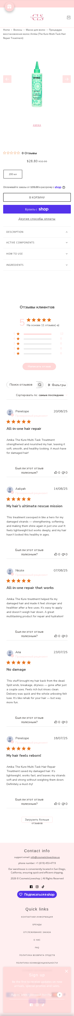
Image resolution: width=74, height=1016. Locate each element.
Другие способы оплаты (37, 219)
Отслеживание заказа (37, 932)
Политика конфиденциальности (37, 962)
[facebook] (31, 1004)
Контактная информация (37, 916)
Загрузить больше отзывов (37, 820)
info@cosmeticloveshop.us (45, 857)
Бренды (37, 924)
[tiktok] (43, 1004)
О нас (37, 939)
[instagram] (37, 1004)
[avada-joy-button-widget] (9, 6)
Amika (37, 125)
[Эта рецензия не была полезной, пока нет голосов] (63, 472)
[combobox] (41, 395)
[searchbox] (21, 384)
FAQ (37, 947)
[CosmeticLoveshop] (37, 17)
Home (6, 29)
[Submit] (59, 994)
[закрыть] (66, 971)
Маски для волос (35, 29)
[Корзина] (69, 17)
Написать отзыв (39, 366)
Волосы (17, 29)
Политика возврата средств (37, 955)
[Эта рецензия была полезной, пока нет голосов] (55, 472)
